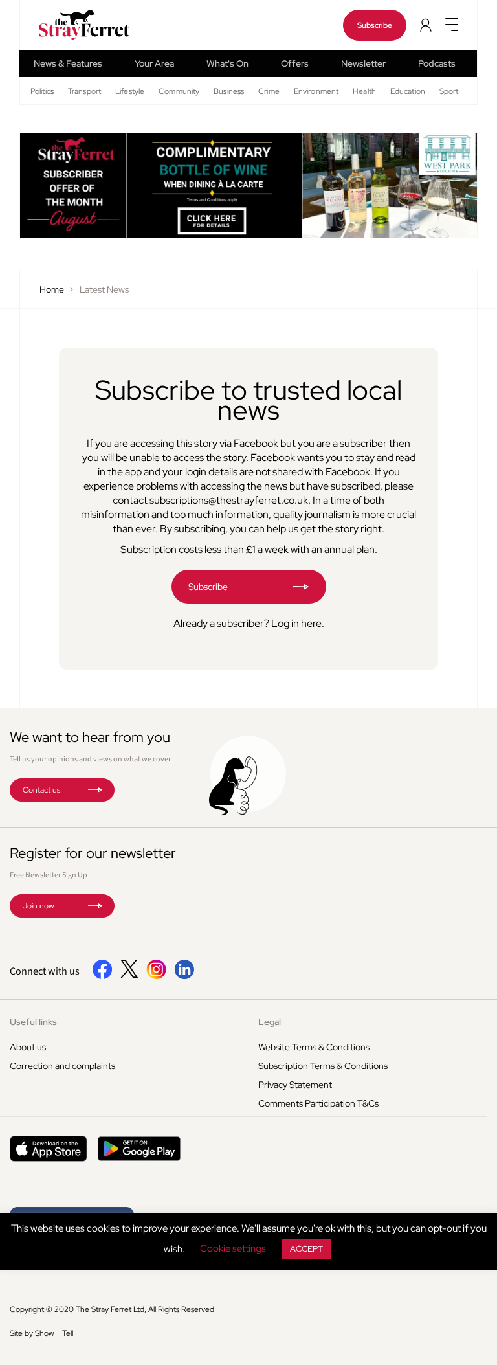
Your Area (154, 63)
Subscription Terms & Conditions (323, 1066)
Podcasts (437, 63)
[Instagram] (156, 976)
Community (179, 91)
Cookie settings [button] (233, 1248)
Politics (42, 91)
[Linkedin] (184, 976)
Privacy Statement (295, 1084)
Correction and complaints (62, 1066)
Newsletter (363, 63)
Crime (269, 91)
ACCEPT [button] (306, 1248)
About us (28, 1047)
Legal (269, 1022)
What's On (227, 63)
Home (51, 289)
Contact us (41, 790)
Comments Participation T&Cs (318, 1103)
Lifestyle (129, 91)
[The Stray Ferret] (68, 25)
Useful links (33, 1022)
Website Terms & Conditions (314, 1047)
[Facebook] (103, 976)
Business (229, 91)
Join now (38, 906)
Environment (316, 91)
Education (407, 91)
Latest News (104, 289)
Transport (84, 91)
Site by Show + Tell (41, 1333)
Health (364, 91)
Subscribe (374, 25)
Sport (449, 91)
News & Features (68, 63)
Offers (295, 63)
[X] (129, 974)
